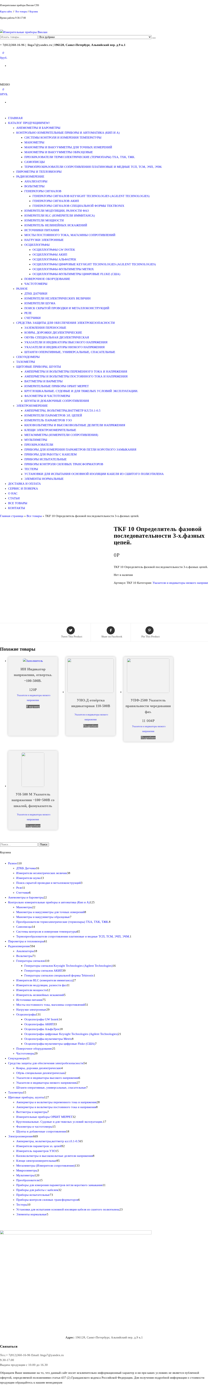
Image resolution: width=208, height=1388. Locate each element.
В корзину (33, 706)
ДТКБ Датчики (35, 293)
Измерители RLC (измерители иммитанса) (59, 215)
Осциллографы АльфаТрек (54, 259)
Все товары (21, 11)
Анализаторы (35, 181)
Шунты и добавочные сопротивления (56, 400)
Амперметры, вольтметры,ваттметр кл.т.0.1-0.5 (62, 410)
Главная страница (11, 516)
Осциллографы (37, 244)
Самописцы (34, 162)
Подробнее (90, 725)
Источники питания (41, 230)
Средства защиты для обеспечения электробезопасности (65, 322)
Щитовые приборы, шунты (38, 366)
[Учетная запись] (1, 73)
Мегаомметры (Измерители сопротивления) (61, 435)
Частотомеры (35, 283)
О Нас (12, 493)
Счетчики (32, 318)
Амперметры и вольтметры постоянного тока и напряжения (76, 376)
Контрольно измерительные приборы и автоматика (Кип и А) (68, 132)
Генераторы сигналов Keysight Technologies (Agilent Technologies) (91, 196)
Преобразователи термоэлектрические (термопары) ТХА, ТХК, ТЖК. (79, 157)
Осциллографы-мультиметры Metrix (63, 269)
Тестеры (31, 469)
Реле (28, 313)
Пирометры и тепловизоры (39, 171)
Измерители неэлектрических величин (57, 298)
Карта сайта (6, 11)
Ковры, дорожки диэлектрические (53, 332)
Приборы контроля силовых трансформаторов (63, 464)
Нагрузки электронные (44, 240)
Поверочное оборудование (47, 279)
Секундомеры (28, 357)
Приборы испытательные (45, 459)
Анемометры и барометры (38, 127)
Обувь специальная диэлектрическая (56, 337)
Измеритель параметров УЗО (48, 420)
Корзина (33, 11)
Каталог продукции (29, 123)
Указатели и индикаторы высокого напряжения (65, 342)
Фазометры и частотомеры (47, 396)
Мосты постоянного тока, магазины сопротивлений (69, 235)
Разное (22, 288)
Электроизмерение (32, 405)
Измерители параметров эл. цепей (53, 415)
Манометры (34, 142)
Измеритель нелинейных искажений (55, 225)
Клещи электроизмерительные (50, 430)
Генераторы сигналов (42, 191)
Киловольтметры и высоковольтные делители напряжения (74, 425)
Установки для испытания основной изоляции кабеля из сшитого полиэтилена (94, 474)
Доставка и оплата (24, 483)
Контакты (16, 508)
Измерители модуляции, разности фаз (56, 210)
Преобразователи (38, 444)
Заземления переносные (45, 327)
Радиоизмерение (30, 176)
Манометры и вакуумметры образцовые (58, 152)
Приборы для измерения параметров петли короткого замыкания (80, 449)
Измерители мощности (44, 220)
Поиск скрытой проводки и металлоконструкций (66, 308)
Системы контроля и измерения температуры (62, 137)
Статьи (14, 498)
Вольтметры (34, 186)
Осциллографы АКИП (49, 254)
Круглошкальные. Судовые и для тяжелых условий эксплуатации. (81, 391)
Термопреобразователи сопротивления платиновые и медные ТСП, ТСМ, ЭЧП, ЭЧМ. (93, 166)
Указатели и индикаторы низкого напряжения (64, 347)
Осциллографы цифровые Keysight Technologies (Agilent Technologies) (94, 264)
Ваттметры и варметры (43, 381)
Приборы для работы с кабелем (50, 454)
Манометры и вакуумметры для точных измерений (68, 147)
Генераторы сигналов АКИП (55, 201)
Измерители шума (39, 303)
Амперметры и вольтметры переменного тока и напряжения (75, 371)
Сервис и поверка (23, 488)
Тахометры (25, 361)
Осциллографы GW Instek (53, 249)
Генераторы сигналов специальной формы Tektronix (78, 205)
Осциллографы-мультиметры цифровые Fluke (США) (76, 274)
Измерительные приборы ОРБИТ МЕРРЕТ (56, 386)
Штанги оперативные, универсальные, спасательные (69, 352)
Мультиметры (35, 439)
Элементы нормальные (44, 478)
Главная (15, 118)
